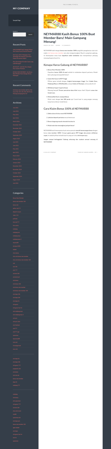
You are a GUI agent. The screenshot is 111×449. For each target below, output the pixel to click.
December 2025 (17, 125)
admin (58, 45)
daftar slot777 (17, 208)
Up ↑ (96, 152)
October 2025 (17, 131)
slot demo (15, 372)
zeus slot (15, 349)
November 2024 (17, 169)
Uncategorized (17, 345)
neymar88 (15, 242)
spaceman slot (17, 417)
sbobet (15, 249)
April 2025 (16, 152)
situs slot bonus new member (20, 256)
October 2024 (17, 173)
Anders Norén (88, 152)
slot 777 (15, 270)
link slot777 (16, 222)
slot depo (15, 431)
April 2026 (16, 118)
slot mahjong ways (18, 311)
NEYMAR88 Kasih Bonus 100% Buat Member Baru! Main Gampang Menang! (69, 37)
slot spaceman (17, 401)
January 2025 (16, 162)
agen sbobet (16, 427)
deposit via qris (17, 211)
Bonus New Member (18, 198)
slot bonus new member (19, 287)
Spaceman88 (16, 338)
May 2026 (16, 114)
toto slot (15, 342)
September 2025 (17, 135)
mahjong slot (16, 232)
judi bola (15, 218)
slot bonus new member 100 (20, 290)
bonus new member (18, 378)
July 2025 (15, 142)
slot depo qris (16, 421)
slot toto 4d (16, 375)
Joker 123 (15, 215)
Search (15, 31)
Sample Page (17, 20)
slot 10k (15, 266)
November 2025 (17, 128)
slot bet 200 (16, 273)
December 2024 (17, 166)
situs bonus (16, 253)
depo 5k (15, 382)
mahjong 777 (16, 385)
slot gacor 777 (17, 365)
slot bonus (15, 280)
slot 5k (15, 437)
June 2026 (16, 111)
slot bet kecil (16, 277)
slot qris (15, 318)
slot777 (15, 328)
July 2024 (15, 183)
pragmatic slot (17, 368)
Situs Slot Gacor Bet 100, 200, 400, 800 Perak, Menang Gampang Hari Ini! (23, 91)
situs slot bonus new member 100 (22, 260)
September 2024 (17, 176)
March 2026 (16, 121)
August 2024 (16, 179)
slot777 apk (16, 332)
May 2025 (16, 149)
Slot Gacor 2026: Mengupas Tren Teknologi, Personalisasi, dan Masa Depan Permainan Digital (22, 56)
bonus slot (15, 205)
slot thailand (16, 325)
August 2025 (16, 138)
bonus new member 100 (19, 201)
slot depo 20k (16, 297)
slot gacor (15, 304)
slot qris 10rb (16, 321)
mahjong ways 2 (17, 239)
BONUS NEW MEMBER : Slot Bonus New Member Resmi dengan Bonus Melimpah (22, 73)
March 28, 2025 (49, 45)
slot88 (14, 414)
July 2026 (15, 107)
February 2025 (17, 159)
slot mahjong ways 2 (18, 314)
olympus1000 (16, 246)
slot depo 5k (16, 301)
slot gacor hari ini (17, 308)
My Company (21, 8)
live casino (16, 225)
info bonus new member (19, 90)
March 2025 (16, 155)
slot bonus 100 (17, 284)
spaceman (15, 335)
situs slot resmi (17, 411)
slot (14, 263)
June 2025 (16, 145)
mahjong (15, 229)
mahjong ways (16, 236)
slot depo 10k (16, 294)
